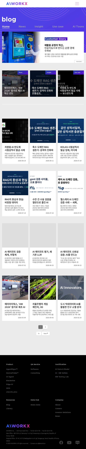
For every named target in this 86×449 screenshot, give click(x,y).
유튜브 (69, 443)
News (22, 26)
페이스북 (61, 443)
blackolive (10, 380)
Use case (57, 26)
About (58, 405)
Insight (39, 26)
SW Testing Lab (62, 377)
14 (39, 333)
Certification (60, 364)
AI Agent (10, 377)
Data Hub (35, 400)
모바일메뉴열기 (77, 3)
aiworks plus (11, 392)
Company (59, 400)
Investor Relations (63, 412)
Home (6, 26)
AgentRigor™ (12, 369)
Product (9, 364)
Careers (58, 408)
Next (45, 333)
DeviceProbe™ (12, 373)
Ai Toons (78, 26)
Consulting (35, 373)
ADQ (8, 388)
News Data (35, 405)
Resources (10, 400)
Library (9, 408)
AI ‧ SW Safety (61, 373)
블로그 (9, 20)
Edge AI (9, 384)
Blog (8, 405)
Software (35, 369)
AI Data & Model (62, 369)
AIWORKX (16, 3)
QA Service (35, 364)
